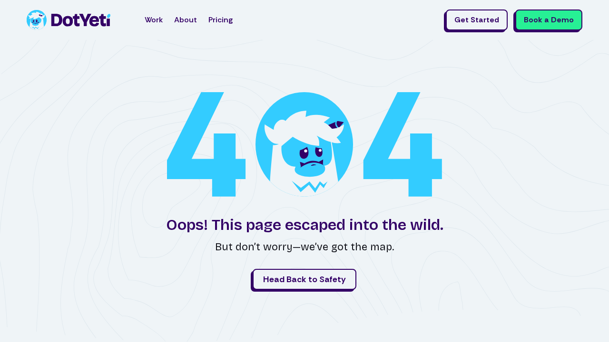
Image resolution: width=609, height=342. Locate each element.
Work (154, 20)
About (185, 20)
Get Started (476, 20)
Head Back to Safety (304, 279)
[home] (68, 20)
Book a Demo (549, 20)
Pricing (220, 20)
